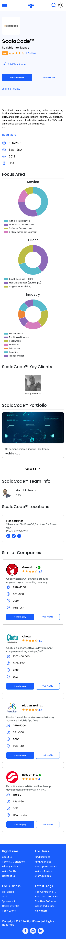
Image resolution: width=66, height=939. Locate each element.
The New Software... (46, 901)
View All (31, 469)
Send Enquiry (20, 617)
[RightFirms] (31, 5)
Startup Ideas (43, 876)
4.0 (5, 53)
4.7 (40, 572)
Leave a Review (11, 88)
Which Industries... (45, 906)
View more (41, 910)
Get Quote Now (17, 77)
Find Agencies (43, 861)
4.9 (40, 779)
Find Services (42, 857)
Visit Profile (47, 617)
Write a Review (43, 871)
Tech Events (9, 910)
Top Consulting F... (45, 892)
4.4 (40, 710)
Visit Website (49, 77)
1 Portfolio (31, 53)
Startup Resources (46, 866)
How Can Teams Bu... (47, 896)
